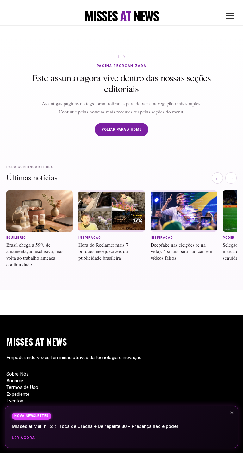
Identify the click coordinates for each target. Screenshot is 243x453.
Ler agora (23, 438)
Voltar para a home (121, 129)
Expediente (17, 394)
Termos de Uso (22, 387)
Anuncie (14, 380)
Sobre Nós (17, 374)
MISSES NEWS (36, 341)
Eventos (14, 401)
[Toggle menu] (229, 16)
